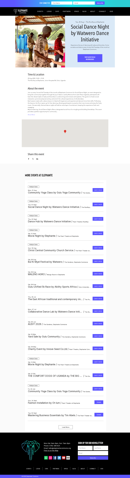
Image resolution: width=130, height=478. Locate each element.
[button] (54, 192)
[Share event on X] (33, 159)
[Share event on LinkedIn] (37, 159)
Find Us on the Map (51, 450)
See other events (90, 59)
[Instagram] (50, 458)
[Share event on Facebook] (28, 159)
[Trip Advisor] (68, 458)
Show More (31, 114)
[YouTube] (63, 458)
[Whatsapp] (46, 458)
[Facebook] (55, 458)
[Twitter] (59, 458)
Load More (65, 427)
